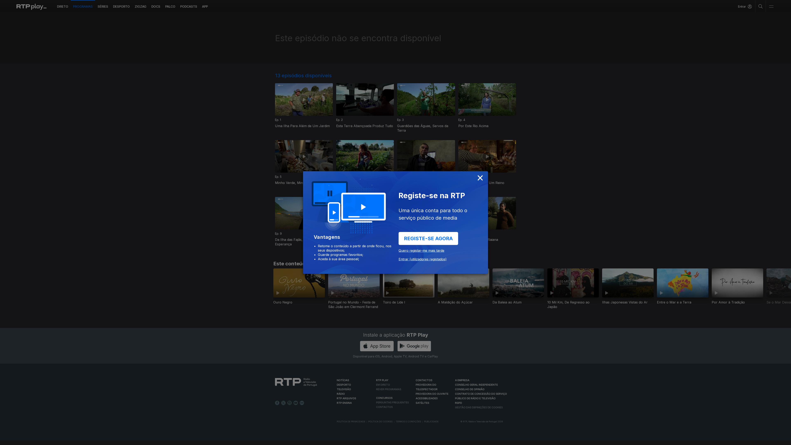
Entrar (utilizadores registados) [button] (423, 259)
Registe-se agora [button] (428, 238)
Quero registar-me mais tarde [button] (421, 250)
